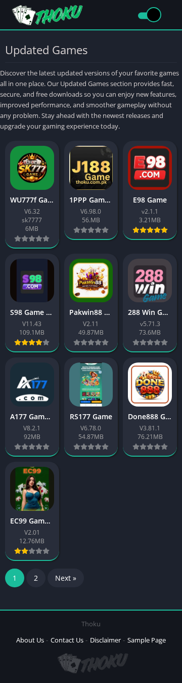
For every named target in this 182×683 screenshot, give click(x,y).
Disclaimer (105, 640)
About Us (30, 640)
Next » (65, 578)
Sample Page (146, 640)
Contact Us (67, 640)
